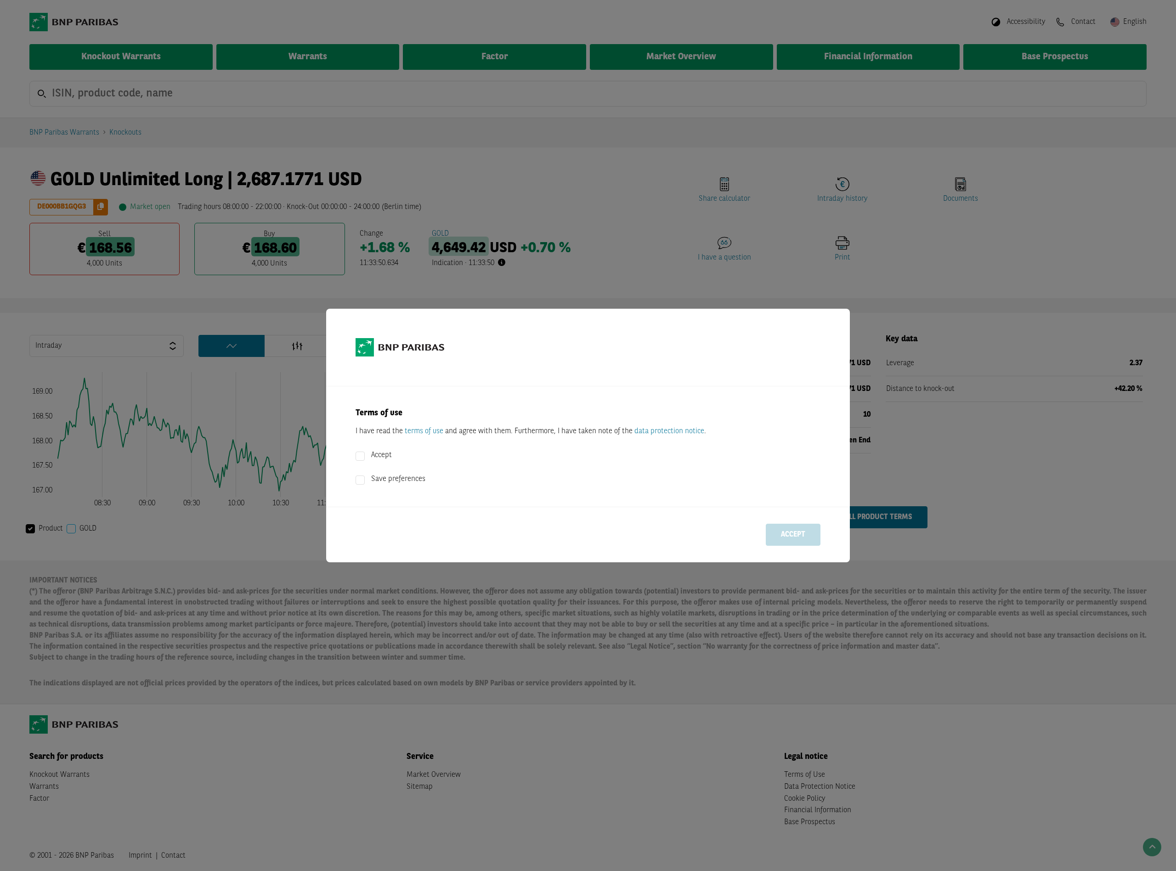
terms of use (424, 431)
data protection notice (669, 431)
